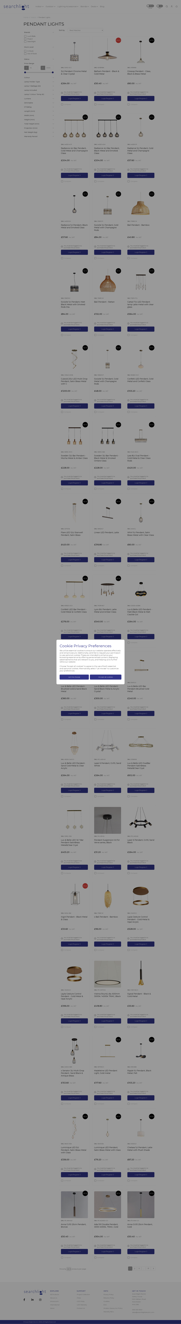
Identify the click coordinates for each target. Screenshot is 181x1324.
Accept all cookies (105, 677)
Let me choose (74, 677)
